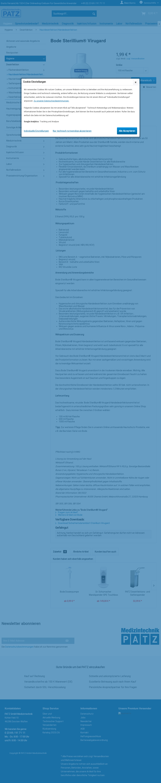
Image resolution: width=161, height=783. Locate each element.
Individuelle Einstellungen (36, 131)
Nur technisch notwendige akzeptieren (72, 131)
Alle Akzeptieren (127, 131)
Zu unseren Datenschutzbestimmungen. (51, 101)
